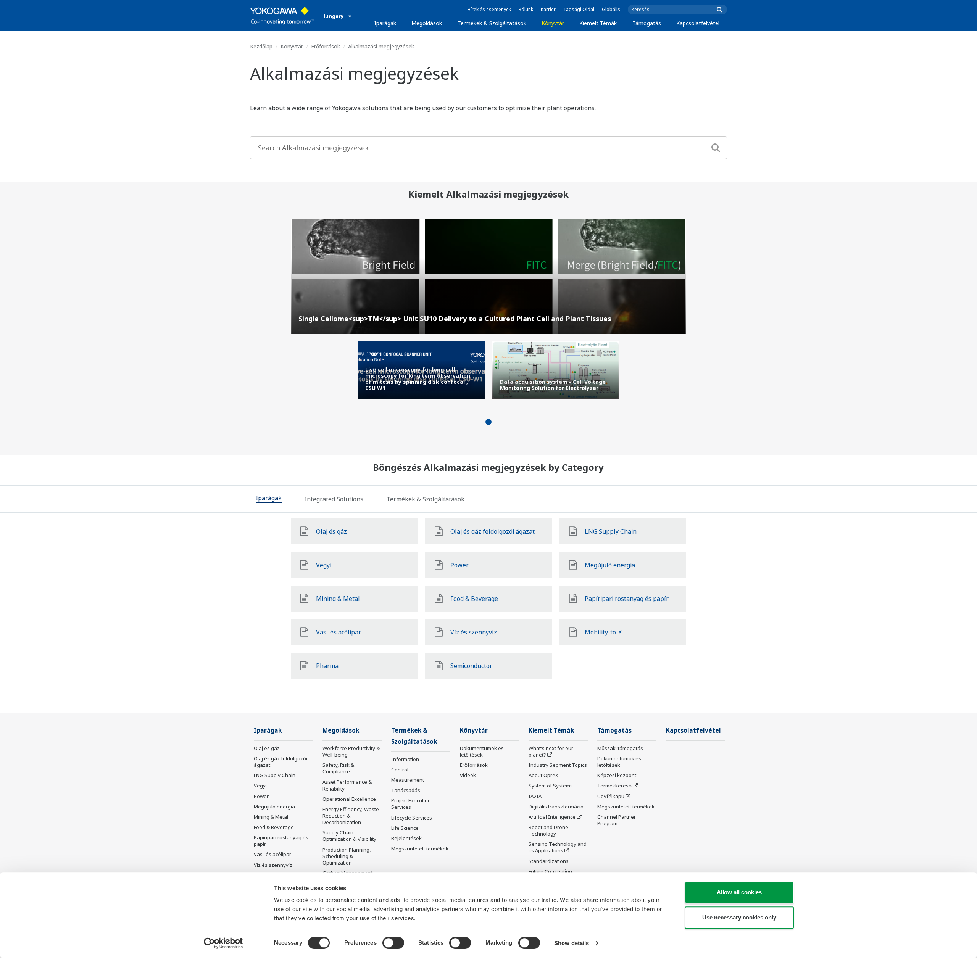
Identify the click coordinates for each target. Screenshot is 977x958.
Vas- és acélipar (272, 854)
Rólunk (526, 9)
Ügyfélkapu (610, 796)
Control (399, 769)
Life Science (405, 827)
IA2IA (535, 796)
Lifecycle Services (411, 817)
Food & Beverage (274, 827)
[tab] (268, 499)
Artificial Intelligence (552, 816)
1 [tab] (488, 422)
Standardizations (549, 861)
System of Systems (551, 785)
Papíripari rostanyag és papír (281, 840)
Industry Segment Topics (558, 765)
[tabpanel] (421, 370)
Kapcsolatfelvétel (697, 23)
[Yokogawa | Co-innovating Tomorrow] (282, 15)
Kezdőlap (261, 46)
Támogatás (646, 23)
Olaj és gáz (267, 748)
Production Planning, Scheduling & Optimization (346, 856)
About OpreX (543, 775)
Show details (571, 943)
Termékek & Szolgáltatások (492, 23)
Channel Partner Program (616, 820)
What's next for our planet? (551, 751)
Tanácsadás (405, 790)
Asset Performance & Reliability (347, 785)
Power (261, 796)
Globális (611, 9)
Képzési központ (616, 775)
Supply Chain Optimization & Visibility (349, 835)
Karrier (548, 9)
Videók (468, 775)
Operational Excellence (349, 798)
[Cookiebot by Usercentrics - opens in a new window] (223, 943)
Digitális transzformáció (556, 806)
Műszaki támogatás (620, 748)
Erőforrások (325, 46)
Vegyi (260, 785)
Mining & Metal (271, 816)
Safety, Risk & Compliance (338, 768)
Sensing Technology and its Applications (558, 847)
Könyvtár (553, 23)
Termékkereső (614, 785)
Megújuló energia (274, 806)
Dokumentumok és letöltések (482, 751)
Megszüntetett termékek (419, 848)
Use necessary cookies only (739, 917)
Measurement (407, 779)
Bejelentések (406, 838)
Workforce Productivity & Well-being (351, 751)
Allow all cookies (739, 892)
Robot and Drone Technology (548, 830)
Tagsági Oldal (578, 9)
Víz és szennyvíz (273, 864)
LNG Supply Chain (274, 775)
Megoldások (426, 23)
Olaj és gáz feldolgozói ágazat (280, 761)
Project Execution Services (411, 803)
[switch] (393, 943)
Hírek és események (489, 9)
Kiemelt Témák (598, 23)
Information (405, 759)
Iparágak (385, 23)
